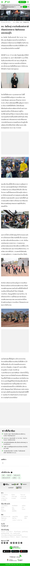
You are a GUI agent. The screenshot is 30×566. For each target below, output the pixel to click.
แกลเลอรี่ (3, 520)
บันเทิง (2, 507)
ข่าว (15, 22)
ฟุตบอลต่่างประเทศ (5, 516)
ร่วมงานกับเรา (9, 531)
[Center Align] (28, 6)
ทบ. (19, 477)
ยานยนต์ (13, 498)
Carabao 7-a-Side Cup (16, 520)
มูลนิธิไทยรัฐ (23, 531)
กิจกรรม (3, 531)
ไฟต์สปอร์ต (3, 518)
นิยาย (2, 509)
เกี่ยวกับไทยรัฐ (16, 531)
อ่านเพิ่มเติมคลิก (8, 6)
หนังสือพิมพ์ (14, 505)
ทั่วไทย (18, 22)
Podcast (23, 509)
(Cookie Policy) (4, 8)
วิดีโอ (13, 509)
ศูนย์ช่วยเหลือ (15, 533)
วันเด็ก (3, 475)
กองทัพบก (14, 477)
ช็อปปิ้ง (2, 523)
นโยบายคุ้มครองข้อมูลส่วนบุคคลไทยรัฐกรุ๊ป (10, 535)
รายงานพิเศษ (4, 505)
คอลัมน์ (22, 505)
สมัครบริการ (22, 2)
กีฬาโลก (13, 518)
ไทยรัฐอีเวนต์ (4, 525)
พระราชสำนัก (4, 494)
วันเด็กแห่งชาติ (16, 475)
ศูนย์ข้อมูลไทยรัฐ (4, 533)
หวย (22, 507)
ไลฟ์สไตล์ (3, 511)
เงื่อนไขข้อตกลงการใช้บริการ (7, 537)
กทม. (22, 22)
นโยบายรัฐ (13, 496)
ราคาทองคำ (22, 498)
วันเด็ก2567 (9, 475)
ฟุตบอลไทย (13, 516)
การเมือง (3, 496)
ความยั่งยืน (3, 500)
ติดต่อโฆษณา (22, 537)
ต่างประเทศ (22, 496)
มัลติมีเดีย (14, 511)
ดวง (12, 507)
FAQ (10, 533)
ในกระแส (22, 494)
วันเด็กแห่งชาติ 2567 (6, 477)
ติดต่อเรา (16, 537)
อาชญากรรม (4, 498)
